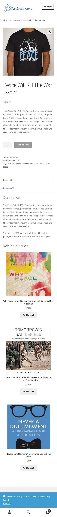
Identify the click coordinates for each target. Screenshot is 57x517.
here (46, 128)
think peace (45, 163)
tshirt (5, 166)
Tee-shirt (17, 20)
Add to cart (23, 144)
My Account (9, 512)
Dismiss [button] (7, 503)
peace (36, 163)
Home (8, 20)
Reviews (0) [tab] (8, 188)
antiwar (11, 163)
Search (28, 512)
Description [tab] (8, 180)
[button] (49, 31)
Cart (44, 510)
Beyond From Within (24, 163)
